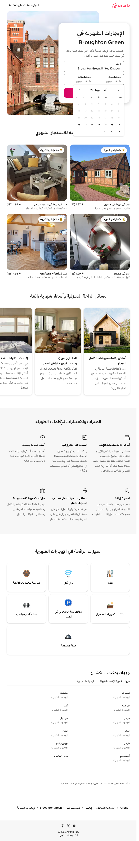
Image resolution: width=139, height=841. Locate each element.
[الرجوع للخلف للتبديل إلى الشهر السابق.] (118, 90)
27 (85, 124)
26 (92, 124)
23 (112, 124)
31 (105, 131)
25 (98, 124)
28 (78, 124)
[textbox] (109, 81)
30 (112, 131)
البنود (61, 835)
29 (118, 131)
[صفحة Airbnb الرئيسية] (121, 5)
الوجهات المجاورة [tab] (85, 681)
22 (118, 124)
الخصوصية (72, 835)
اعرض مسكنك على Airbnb (24, 5)
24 (105, 124)
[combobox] (94, 69)
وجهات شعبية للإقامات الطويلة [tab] (115, 681)
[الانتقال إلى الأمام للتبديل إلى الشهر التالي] (79, 90)
